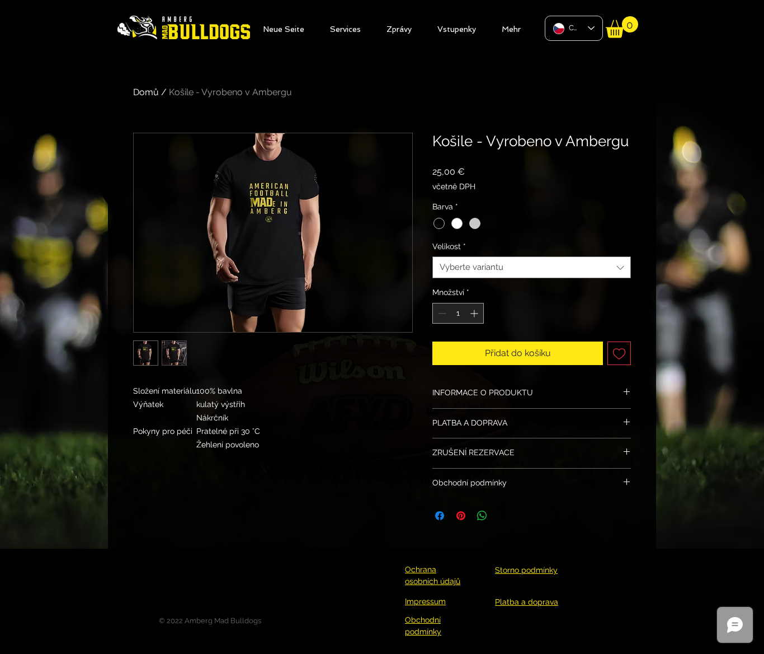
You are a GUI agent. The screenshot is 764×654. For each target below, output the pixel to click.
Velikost (449, 246)
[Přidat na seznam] (619, 353)
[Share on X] (503, 515)
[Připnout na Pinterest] (461, 515)
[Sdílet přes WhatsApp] (482, 515)
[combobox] (531, 267)
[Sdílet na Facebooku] (439, 515)
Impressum (425, 601)
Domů (146, 92)
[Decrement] (441, 313)
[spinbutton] (458, 313)
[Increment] (475, 313)
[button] (622, 27)
